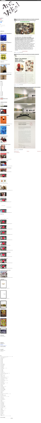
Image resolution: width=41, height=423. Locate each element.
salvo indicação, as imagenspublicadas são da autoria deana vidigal (2, 26)
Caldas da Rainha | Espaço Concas (3, 377)
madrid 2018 (1, 411)
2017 (1, 91)
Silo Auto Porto (1, 405)
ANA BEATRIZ (1, 358)
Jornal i (1, 391)
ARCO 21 (1, 362)
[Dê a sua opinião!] (20, 52)
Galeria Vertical (1, 390)
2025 (1, 82)
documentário (1, 410)
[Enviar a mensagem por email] (20, 52)
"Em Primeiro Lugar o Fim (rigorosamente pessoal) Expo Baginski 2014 (6, 356)
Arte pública (1, 372)
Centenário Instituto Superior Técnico (3, 378)
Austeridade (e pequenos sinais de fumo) (3, 373)
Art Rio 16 (1, 369)
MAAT (0, 392)
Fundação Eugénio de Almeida (2, 386)
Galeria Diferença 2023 (2, 388)
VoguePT (6, 218)
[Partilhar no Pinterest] (22, 52)
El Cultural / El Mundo (24, 51)
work (0, 415)
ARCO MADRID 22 (1, 365)
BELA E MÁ (1, 374)
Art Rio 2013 (1, 370)
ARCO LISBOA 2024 (2, 364)
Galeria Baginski (1, 387)
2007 (1, 96)
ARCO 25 (1, 363)
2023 (1, 83)
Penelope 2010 (1, 397)
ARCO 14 (1, 360)
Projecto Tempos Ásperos (2, 399)
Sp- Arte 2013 (1, 407)
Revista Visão (1, 402)
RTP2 (0, 401)
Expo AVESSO (1, 382)
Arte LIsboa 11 (1, 371)
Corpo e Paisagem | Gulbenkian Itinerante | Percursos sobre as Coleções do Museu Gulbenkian (27, 87)
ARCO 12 (1, 359)
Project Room (1, 398)
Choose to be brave (2, 379)
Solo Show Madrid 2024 (2, 406)
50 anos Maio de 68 (2, 357)
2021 (1, 84)
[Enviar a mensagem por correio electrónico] (19, 149)
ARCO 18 (1, 361)
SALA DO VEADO (1, 403)
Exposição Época (1, 384)
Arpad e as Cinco (1, 368)
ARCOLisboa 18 (1, 366)
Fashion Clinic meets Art (2, 218)
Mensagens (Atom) (18, 152)
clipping (1, 409)
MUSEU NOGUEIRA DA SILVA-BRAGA (3, 393)
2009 (1, 95)
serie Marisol (1, 413)
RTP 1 (0, 400)
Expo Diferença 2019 (2, 383)
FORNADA (1, 385)
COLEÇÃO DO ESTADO (2, 376)
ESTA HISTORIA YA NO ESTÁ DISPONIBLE (3, 380)
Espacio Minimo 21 (2, 381)
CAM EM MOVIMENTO (2, 375)
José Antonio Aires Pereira (2, 345)
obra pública (1, 412)
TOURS (1, 408)
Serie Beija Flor (1, 404)
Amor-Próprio (1, 367)
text (0, 414)
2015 (1, 92)
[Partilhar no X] (21, 52)
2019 (1, 85)
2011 (1, 94)
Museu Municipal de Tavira (2, 395)
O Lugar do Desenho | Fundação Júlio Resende (4, 396)
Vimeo (7, 218)
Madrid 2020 (1, 394)
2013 (1, 93)
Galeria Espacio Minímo (2, 389)
